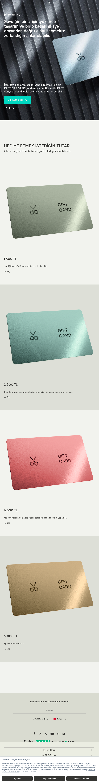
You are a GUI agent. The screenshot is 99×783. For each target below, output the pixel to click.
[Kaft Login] (3, 3)
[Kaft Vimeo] (46, 734)
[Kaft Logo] (49, 3)
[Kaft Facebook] (34, 734)
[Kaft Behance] (64, 734)
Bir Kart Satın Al (17, 100)
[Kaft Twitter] (58, 734)
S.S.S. (13, 108)
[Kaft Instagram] (40, 734)
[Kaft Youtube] (52, 734)
